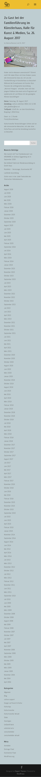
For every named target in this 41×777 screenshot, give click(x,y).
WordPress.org (9, 756)
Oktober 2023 (9, 276)
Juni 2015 (7, 520)
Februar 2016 (8, 498)
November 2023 (9, 272)
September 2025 (10, 222)
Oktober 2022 (9, 301)
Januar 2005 (8, 671)
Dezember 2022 (9, 293)
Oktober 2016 (9, 488)
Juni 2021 (7, 340)
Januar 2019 (8, 409)
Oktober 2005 (9, 660)
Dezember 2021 (9, 322)
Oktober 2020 (9, 362)
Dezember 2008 (9, 613)
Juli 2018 (7, 423)
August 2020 (8, 365)
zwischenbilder (9, 732)
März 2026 (8, 204)
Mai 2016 (7, 495)
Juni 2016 (7, 491)
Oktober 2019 (9, 383)
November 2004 (9, 675)
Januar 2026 (8, 211)
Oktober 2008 (9, 617)
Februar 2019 (8, 405)
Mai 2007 (7, 642)
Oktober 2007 (9, 635)
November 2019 (9, 380)
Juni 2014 (7, 545)
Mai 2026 (7, 200)
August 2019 (8, 387)
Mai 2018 (7, 427)
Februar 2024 (8, 261)
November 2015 (9, 506)
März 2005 (8, 667)
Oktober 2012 (9, 570)
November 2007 (9, 631)
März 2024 (8, 258)
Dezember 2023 (9, 268)
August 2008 (8, 621)
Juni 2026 (7, 196)
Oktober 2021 (9, 329)
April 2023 (7, 286)
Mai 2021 (7, 344)
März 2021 (8, 351)
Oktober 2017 (9, 452)
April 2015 (7, 524)
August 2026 (8, 189)
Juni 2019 (7, 391)
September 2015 (10, 513)
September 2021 (10, 333)
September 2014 (10, 538)
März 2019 (8, 401)
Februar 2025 (8, 243)
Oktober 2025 (9, 218)
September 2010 (10, 596)
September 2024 (10, 247)
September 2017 (10, 455)
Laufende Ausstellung (11, 173)
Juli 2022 (7, 308)
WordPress (20, 774)
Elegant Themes (20, 771)
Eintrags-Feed (9, 749)
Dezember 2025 (9, 214)
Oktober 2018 (9, 419)
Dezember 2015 (9, 502)
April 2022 (7, 315)
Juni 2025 (7, 232)
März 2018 (8, 434)
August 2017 (8, 459)
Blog (5, 696)
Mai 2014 (7, 549)
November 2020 (9, 358)
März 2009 (8, 610)
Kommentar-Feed (10, 753)
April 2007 (7, 646)
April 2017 (7, 473)
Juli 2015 (7, 516)
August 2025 (8, 225)
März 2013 (8, 563)
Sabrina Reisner (11, 43)
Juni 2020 (7, 369)
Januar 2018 (8, 441)
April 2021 (7, 347)
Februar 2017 (8, 480)
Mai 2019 (7, 394)
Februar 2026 (8, 207)
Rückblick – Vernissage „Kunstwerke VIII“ (18, 169)
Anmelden (7, 745)
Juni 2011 (7, 588)
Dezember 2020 (9, 355)
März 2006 (8, 657)
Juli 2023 (7, 283)
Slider (6, 717)
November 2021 (9, 326)
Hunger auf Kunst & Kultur (13, 703)
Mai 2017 (7, 470)
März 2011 (8, 592)
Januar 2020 (8, 376)
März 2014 (8, 556)
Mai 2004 (7, 678)
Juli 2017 (7, 462)
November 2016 (9, 484)
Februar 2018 (8, 437)
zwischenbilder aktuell (11, 735)
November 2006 (9, 649)
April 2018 (7, 430)
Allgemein (7, 692)
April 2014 (7, 552)
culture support (9, 699)
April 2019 (7, 398)
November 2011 (9, 585)
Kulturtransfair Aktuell (11, 714)
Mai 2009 (7, 606)
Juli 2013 (7, 560)
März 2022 (8, 319)
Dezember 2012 (9, 567)
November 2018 (9, 416)
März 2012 (8, 578)
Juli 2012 (7, 574)
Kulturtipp (7, 706)
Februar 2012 (8, 581)
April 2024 (7, 254)
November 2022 (9, 297)
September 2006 (10, 653)
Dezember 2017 (9, 445)
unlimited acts (9, 728)
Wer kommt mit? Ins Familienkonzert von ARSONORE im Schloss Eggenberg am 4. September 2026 (18, 157)
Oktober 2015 (9, 509)
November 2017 (9, 448)
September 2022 (10, 304)
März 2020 (8, 373)
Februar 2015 (8, 527)
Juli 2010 (7, 599)
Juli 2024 (7, 250)
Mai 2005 (7, 664)
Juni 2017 (7, 466)
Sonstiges (7, 721)
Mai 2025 (7, 236)
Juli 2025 (7, 229)
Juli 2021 (7, 337)
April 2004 (7, 682)
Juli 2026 (7, 193)
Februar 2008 (8, 628)
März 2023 (8, 290)
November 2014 (9, 534)
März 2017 (8, 477)
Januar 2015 (8, 531)
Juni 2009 (7, 603)
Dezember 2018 (9, 412)
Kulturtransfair (9, 710)
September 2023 (10, 279)
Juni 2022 (7, 311)
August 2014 (8, 542)
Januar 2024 (8, 265)
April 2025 (7, 240)
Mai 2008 (7, 624)
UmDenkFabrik (9, 724)
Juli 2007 (7, 639)
